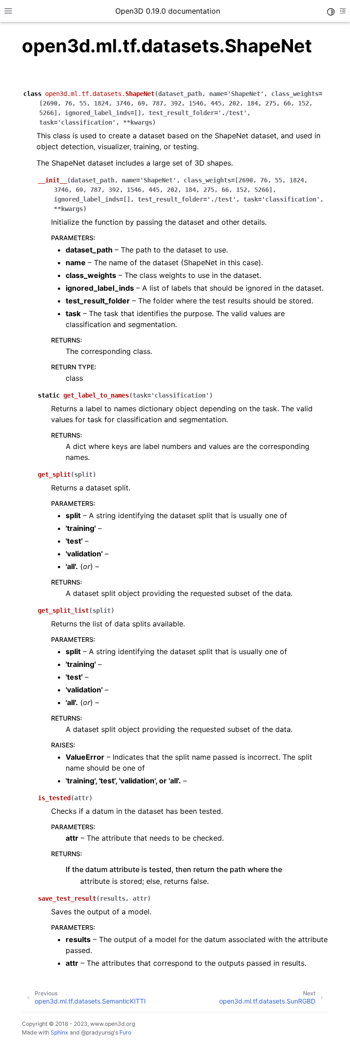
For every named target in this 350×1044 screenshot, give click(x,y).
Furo (125, 1032)
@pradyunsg (97, 1032)
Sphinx (59, 1032)
